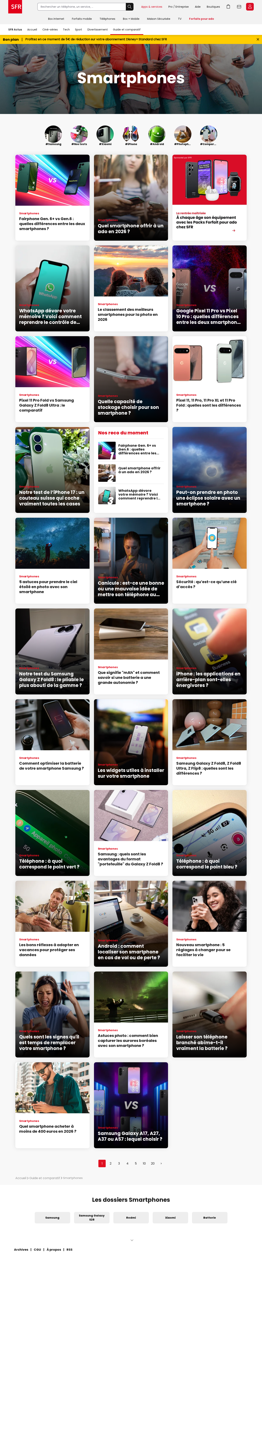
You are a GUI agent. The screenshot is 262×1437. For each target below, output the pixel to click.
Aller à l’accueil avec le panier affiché (228, 7)
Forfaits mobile (82, 19)
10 (144, 1163)
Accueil (32, 29)
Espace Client (250, 6)
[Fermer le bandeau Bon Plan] (258, 39)
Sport (78, 29)
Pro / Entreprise (178, 7)
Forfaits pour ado (201, 19)
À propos (54, 1249)
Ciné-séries (50, 29)
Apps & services (151, 7)
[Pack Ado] (209, 198)
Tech (66, 29)
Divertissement (97, 29)
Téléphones (107, 19)
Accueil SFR (15, 6)
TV (179, 19)
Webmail (239, 7)
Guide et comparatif (127, 29)
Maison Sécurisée (158, 19)
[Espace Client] (250, 7)
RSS (70, 1249)
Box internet (56, 19)
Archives (21, 1249)
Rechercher (129, 7)
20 (153, 1163)
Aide (198, 7)
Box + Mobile (131, 19)
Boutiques (213, 7)
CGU (37, 1249)
